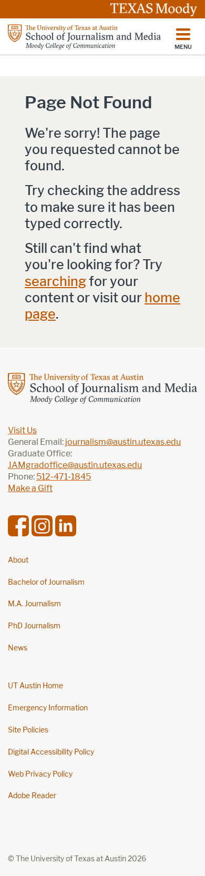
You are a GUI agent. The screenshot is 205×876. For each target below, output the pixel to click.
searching (55, 281)
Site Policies (28, 730)
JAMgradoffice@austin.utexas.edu (75, 465)
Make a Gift (30, 488)
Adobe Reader (32, 795)
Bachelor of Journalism (46, 582)
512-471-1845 (63, 477)
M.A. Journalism (34, 603)
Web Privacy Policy (40, 774)
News (17, 648)
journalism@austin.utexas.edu (123, 442)
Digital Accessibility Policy (51, 752)
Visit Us (22, 430)
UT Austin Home (35, 685)
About (18, 560)
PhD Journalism (34, 626)
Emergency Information (48, 708)
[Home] (84, 37)
